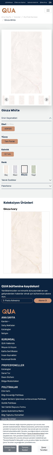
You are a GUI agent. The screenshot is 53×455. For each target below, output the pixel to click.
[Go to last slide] (6, 100)
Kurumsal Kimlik (8, 359)
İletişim (4, 333)
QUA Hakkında (8, 343)
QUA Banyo (9, 2)
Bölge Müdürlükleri (10, 381)
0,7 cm (8, 154)
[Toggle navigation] (48, 10)
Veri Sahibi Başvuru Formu (13, 407)
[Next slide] (47, 100)
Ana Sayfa (6, 17)
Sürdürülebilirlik (33, 2)
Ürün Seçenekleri (9, 118)
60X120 (8, 129)
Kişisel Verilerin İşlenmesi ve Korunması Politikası (23, 399)
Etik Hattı (5, 391)
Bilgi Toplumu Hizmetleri (12, 415)
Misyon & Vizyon (9, 347)
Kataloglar (6, 329)
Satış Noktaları (8, 325)
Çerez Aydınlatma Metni (12, 411)
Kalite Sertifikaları (9, 351)
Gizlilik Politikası (8, 403)
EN (50, 2)
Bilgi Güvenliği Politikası (12, 395)
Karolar (17, 17)
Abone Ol (43, 300)
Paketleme (6, 186)
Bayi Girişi (44, 2)
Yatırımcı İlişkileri (21, 2)
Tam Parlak (10, 141)
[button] (12, 100)
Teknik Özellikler (8, 180)
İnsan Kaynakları (9, 355)
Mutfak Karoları (31, 17)
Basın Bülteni (7, 377)
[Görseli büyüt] (26, 63)
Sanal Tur (5, 373)
